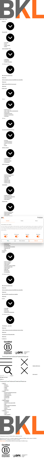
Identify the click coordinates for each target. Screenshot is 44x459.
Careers (5, 388)
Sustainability (4, 184)
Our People (4, 250)
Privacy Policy (7, 406)
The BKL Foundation (8, 61)
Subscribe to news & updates (9, 265)
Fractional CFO (7, 159)
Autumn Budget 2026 (8, 266)
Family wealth (6, 214)
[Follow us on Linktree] (5, 356)
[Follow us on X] (9, 356)
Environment (6, 60)
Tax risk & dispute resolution (9, 246)
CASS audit (6, 177)
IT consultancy (7, 162)
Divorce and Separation (8, 212)
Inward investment (7, 160)
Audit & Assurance (5, 164)
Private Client (4, 201)
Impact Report (7, 199)
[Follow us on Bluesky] (25, 356)
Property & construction (8, 114)
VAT (5, 249)
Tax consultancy (7, 245)
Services (4, 391)
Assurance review (7, 176)
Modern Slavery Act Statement (10, 405)
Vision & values (7, 45)
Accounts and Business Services (8, 129)
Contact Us (4, 338)
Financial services (7, 109)
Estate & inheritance (8, 213)
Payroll (5, 145)
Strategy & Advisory (8, 195)
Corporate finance (7, 158)
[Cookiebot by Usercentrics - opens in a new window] (38, 217)
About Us (4, 21)
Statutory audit (7, 181)
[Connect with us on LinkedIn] (20, 356)
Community (6, 59)
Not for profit (6, 112)
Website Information (6, 400)
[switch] (16, 236)
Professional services (8, 113)
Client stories (6, 264)
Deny (8, 240)
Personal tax (6, 244)
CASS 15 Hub (6, 268)
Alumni (5, 46)
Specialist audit (7, 180)
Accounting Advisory (8, 141)
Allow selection (22, 240)
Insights (5, 387)
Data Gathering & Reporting (9, 196)
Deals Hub (6, 269)
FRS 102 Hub (6, 270)
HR (4, 144)
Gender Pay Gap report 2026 (9, 402)
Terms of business (7, 409)
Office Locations (7, 414)
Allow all (36, 240)
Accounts (6, 140)
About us (6, 384)
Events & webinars (7, 261)
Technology (6, 116)
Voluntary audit (7, 182)
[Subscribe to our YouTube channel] (14, 356)
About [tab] (36, 220)
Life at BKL (6, 42)
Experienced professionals (9, 312)
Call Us (5, 413)
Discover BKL (4, 32)
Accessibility (6, 401)
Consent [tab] (7, 220)
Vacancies (6, 309)
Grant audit (6, 178)
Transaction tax (7, 248)
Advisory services (5, 147)
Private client (6, 397)
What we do (4, 88)
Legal (5, 404)
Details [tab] (22, 220)
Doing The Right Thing (6, 48)
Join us (3, 298)
